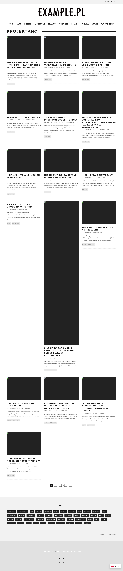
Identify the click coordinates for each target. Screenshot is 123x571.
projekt (70, 519)
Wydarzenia (107, 24)
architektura (22, 511)
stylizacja (11, 523)
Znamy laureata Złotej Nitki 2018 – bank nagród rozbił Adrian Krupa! (24, 65)
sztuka (20, 523)
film (104, 511)
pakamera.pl (51, 519)
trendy (51, 523)
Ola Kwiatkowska (14, 70)
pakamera (40, 519)
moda (108, 515)
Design (28, 24)
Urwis (95, 24)
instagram (58, 515)
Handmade (31, 515)
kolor (77, 515)
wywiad (78, 523)
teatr (36, 523)
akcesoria (11, 511)
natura (18, 519)
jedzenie (68, 515)
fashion (87, 511)
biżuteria (48, 511)
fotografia (12, 515)
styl (96, 519)
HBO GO (40, 515)
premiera (61, 519)
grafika (21, 515)
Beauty (52, 24)
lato (101, 515)
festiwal (96, 511)
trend (43, 523)
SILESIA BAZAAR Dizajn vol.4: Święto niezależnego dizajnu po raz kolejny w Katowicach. (99, 122)
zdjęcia (87, 523)
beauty (39, 511)
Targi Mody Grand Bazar (23, 117)
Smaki (74, 24)
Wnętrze (63, 24)
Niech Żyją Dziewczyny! (97, 175)
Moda (12, 24)
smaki (90, 519)
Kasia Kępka (86, 129)
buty (56, 511)
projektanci (80, 519)
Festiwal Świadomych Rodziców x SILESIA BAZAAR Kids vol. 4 (59, 405)
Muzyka (85, 24)
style (104, 519)
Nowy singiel (29, 519)
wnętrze (70, 523)
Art (19, 24)
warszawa (60, 523)
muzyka (10, 519)
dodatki (72, 511)
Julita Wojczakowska (53, 122)
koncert (85, 515)
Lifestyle (40, 24)
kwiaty (93, 515)
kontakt (48, 552)
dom (79, 511)
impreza (48, 515)
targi (28, 523)
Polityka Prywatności (69, 552)
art (32, 511)
